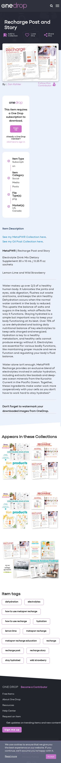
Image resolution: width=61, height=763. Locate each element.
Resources (8, 705)
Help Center (9, 711)
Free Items (8, 694)
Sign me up (12, 729)
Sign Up (15, 129)
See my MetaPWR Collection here (24, 237)
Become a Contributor (34, 687)
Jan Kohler (14, 84)
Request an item (11, 717)
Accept (50, 756)
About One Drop (11, 700)
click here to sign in (16, 142)
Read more (11, 756)
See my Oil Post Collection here (22, 241)
